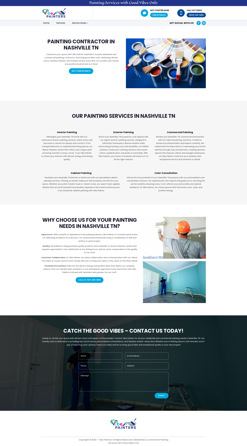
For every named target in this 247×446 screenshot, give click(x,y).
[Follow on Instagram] (204, 23)
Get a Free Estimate (81, 71)
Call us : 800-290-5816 (89, 280)
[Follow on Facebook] (199, 23)
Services (60, 22)
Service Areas (79, 22)
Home (46, 22)
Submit (161, 395)
